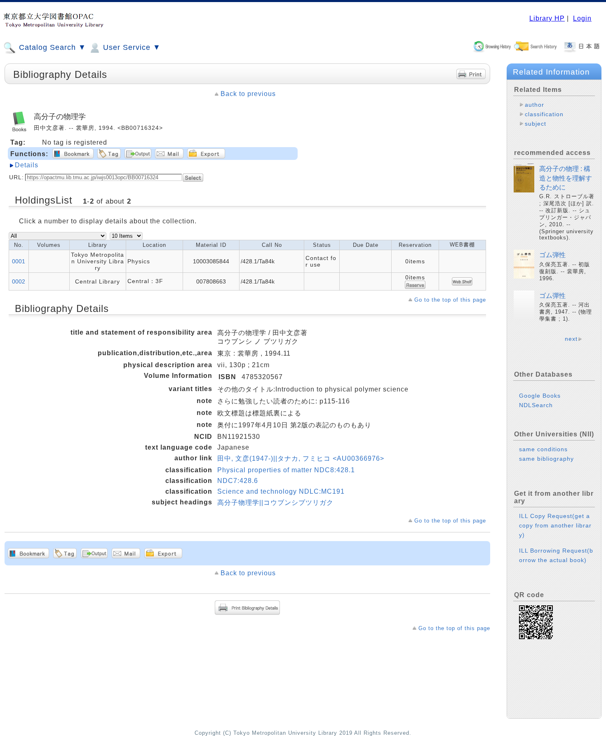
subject (535, 123)
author (534, 104)
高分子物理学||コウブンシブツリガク (275, 502)
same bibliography (546, 458)
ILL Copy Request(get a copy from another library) (555, 525)
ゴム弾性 (552, 254)
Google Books (540, 395)
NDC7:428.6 (237, 480)
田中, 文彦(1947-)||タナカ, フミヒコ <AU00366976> (300, 458)
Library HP (547, 18)
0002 (18, 281)
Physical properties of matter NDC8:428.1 (286, 469)
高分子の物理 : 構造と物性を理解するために (565, 178)
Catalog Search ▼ (51, 47)
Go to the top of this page (450, 300)
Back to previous (248, 93)
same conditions (543, 449)
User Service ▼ (131, 47)
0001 (18, 261)
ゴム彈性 (552, 295)
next (571, 338)
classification (544, 114)
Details (26, 165)
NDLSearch (536, 405)
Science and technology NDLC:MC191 (281, 491)
